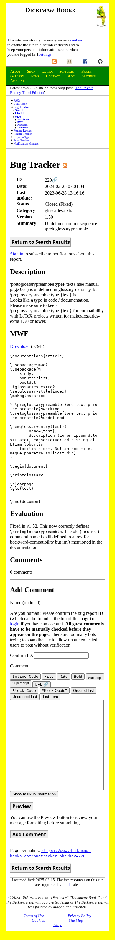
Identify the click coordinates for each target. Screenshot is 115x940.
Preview (21, 806)
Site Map (76, 920)
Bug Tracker (21, 107)
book (67, 884)
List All (19, 113)
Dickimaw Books (50, 10)
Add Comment (29, 834)
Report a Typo (22, 137)
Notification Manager (26, 143)
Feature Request (23, 130)
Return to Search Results (41, 242)
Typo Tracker (21, 140)
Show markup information (34, 794)
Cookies (38, 920)
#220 (18, 116)
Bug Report (20, 103)
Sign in (16, 253)
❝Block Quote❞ (54, 690)
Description (23, 119)
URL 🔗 (41, 684)
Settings (44, 54)
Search (19, 110)
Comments (22, 127)
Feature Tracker (23, 133)
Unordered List (24, 697)
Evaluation (22, 125)
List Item (50, 697)
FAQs (17, 100)
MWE (20, 122)
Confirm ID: (22, 655)
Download (20, 346)
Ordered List (83, 690)
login (14, 623)
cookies (76, 40)
